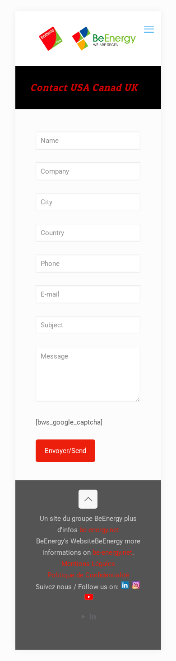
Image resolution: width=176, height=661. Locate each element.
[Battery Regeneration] (88, 38)
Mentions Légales (88, 564)
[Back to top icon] (88, 499)
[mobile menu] (149, 29)
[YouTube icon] (83, 617)
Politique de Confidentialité (88, 575)
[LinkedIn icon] (92, 617)
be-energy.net (99, 530)
